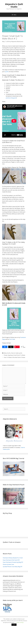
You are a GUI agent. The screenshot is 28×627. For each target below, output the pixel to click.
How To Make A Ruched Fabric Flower (14, 357)
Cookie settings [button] (20, 622)
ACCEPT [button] (14, 624)
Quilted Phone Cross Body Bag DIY (12, 566)
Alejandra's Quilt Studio (14, 5)
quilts (6, 71)
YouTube (12, 339)
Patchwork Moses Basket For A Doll (13, 558)
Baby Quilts (7, 353)
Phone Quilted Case (8, 564)
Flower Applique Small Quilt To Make (14, 355)
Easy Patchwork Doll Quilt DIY (11, 560)
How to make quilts (16, 353)
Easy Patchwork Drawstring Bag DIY (13, 562)
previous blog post (11, 98)
